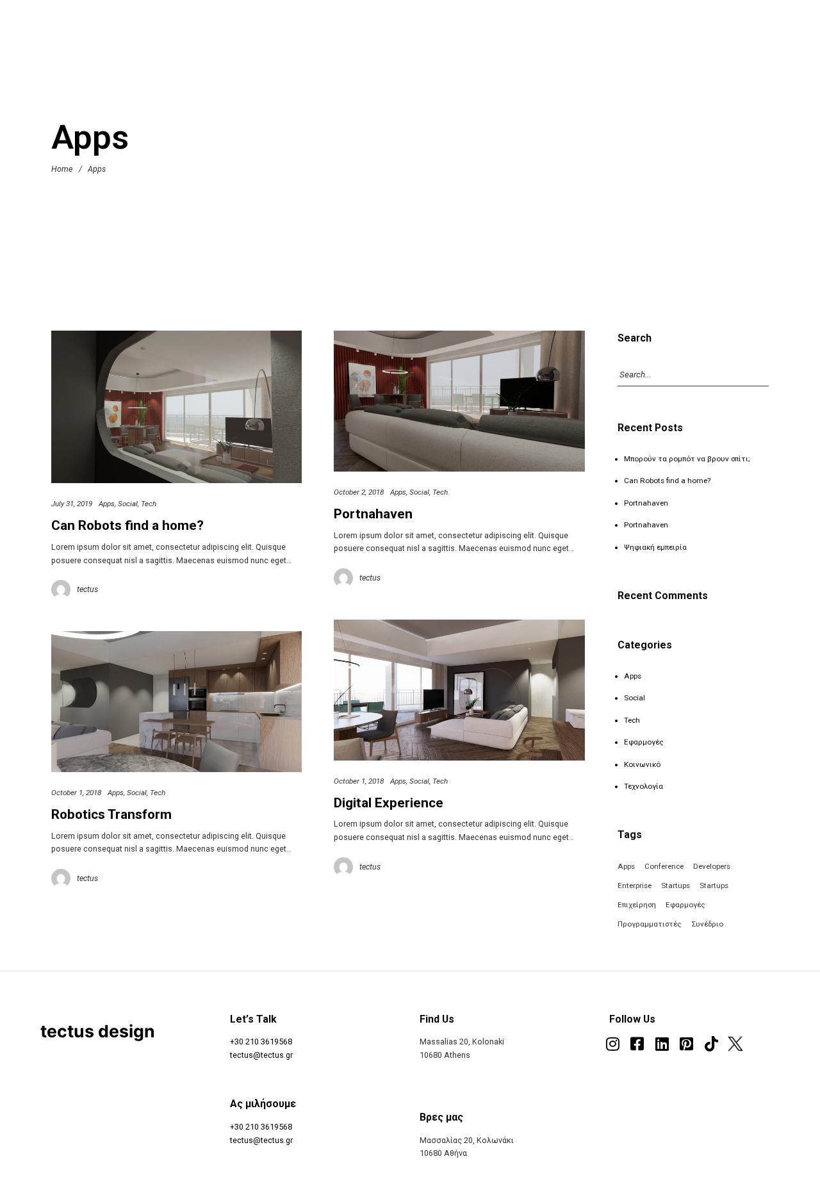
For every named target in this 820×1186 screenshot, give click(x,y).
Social (128, 503)
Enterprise (635, 885)
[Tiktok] (711, 1044)
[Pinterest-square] (686, 1044)
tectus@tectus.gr (261, 1055)
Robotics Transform (111, 814)
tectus (87, 589)
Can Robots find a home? (127, 525)
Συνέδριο (707, 923)
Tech (148, 503)
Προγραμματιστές (650, 923)
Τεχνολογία (643, 786)
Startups (675, 885)
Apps (107, 503)
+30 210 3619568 (261, 1041)
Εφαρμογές (644, 741)
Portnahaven (373, 514)
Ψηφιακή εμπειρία (655, 547)
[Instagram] (612, 1044)
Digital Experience (388, 803)
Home (61, 169)
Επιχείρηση (637, 904)
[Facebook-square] (637, 1044)
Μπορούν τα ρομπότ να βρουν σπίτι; (687, 458)
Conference (664, 866)
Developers (711, 866)
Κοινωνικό (642, 764)
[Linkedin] (662, 1044)
